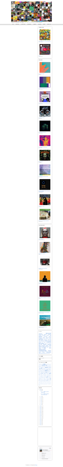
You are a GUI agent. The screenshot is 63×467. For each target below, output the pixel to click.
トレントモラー (48, 374)
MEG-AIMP (40, 344)
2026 (41, 389)
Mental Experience (45, 346)
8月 (41, 390)
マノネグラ (42, 377)
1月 (41, 404)
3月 (41, 401)
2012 (41, 423)
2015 (41, 419)
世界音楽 (43, 365)
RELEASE (17, 24)
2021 (41, 411)
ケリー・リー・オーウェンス (45, 372)
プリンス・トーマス (45, 371)
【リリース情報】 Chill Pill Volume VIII (44, 392)
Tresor (40, 352)
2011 (40, 424)
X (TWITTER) (23, 24)
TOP (13, 24)
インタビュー (42, 376)
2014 (41, 420)
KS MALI (44, 342)
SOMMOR (49, 350)
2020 (41, 412)
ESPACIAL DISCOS (42, 337)
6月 (41, 397)
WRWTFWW (41, 353)
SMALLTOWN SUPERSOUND (42, 350)
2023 (41, 408)
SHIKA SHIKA (47, 348)
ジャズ (47, 369)
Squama (46, 351)
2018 (41, 415)
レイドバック (47, 383)
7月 (41, 396)
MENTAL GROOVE (47, 344)
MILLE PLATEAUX (42, 345)
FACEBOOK (29, 24)
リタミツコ (40, 379)
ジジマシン (49, 377)
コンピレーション (45, 368)
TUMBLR (34, 24)
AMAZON (39, 24)
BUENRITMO (41, 334)
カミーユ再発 (46, 377)
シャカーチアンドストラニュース (43, 381)
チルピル (40, 378)
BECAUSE (48, 333)
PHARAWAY (43, 347)
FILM (46, 337)
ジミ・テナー (44, 378)
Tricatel (43, 352)
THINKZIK (49, 351)
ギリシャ (50, 383)
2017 (41, 416)
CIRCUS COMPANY (47, 334)
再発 (46, 365)
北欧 (41, 368)
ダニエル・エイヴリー (43, 374)
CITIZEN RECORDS (42, 335)
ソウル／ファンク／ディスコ (45, 369)
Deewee (48, 335)
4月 (41, 400)
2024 (41, 407)
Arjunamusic (40, 333)
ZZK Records (48, 353)
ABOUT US (49, 24)
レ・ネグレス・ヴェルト (46, 379)
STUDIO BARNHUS (42, 351)
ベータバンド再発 (48, 378)
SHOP (44, 24)
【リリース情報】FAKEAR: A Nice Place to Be (44, 394)
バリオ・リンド (42, 382)
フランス (43, 366)
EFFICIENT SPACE (47, 336)
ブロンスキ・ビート (42, 383)
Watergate (44, 353)
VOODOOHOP (49, 352)
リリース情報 (42, 364)
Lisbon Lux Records (48, 343)
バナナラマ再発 (46, 376)
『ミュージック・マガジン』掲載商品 (45, 367)
